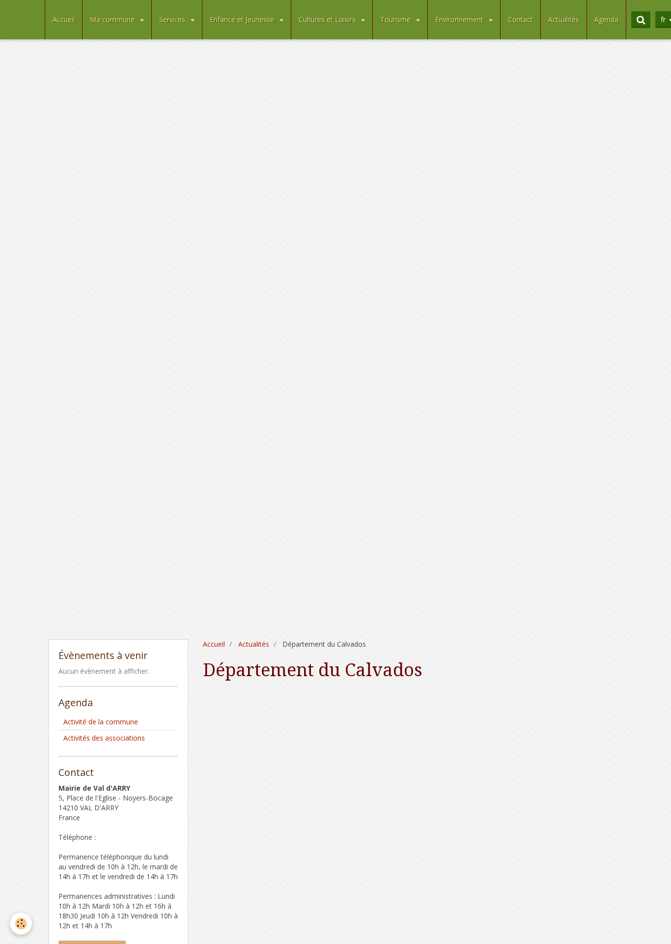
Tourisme (396, 19)
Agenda (606, 19)
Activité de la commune (100, 721)
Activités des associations (104, 738)
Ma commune (113, 19)
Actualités (563, 19)
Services (173, 19)
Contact (520, 19)
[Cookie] (21, 924)
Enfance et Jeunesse (243, 19)
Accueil (64, 19)
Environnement (460, 19)
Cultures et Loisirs (328, 19)
